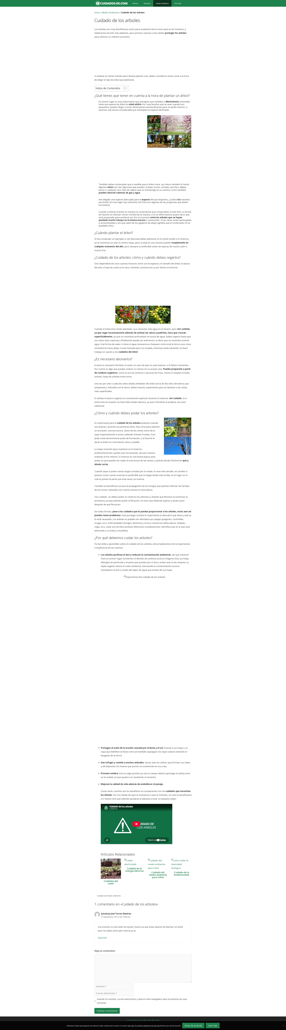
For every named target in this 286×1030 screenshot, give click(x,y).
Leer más (212, 1025)
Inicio (97, 12)
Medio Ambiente (162, 3)
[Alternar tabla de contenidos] (124, 88)
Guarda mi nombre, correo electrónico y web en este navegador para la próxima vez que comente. (142, 1001)
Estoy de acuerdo (193, 1025)
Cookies (148, 1020)
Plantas (135, 3)
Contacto (129, 1020)
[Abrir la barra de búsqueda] (188, 3)
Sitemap (156, 1020)
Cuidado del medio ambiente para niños (158, 875)
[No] (283, 1025)
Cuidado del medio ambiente (109, 896)
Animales (147, 3)
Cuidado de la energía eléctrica (134, 869)
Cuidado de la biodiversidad (181, 873)
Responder (102, 938)
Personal (177, 3)
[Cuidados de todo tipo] (112, 3)
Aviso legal (139, 1020)
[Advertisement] (143, 57)
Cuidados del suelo (111, 882)
